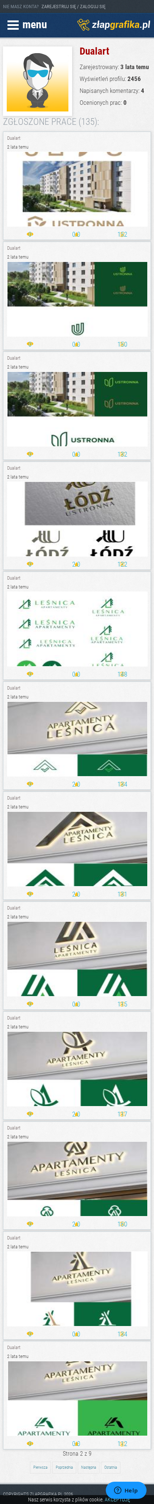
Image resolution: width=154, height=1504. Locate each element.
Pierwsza (40, 1467)
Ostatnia (110, 1467)
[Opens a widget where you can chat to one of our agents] (126, 1491)
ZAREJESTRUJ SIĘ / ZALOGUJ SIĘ (73, 6)
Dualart (14, 138)
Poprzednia (64, 1467)
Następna (88, 1467)
